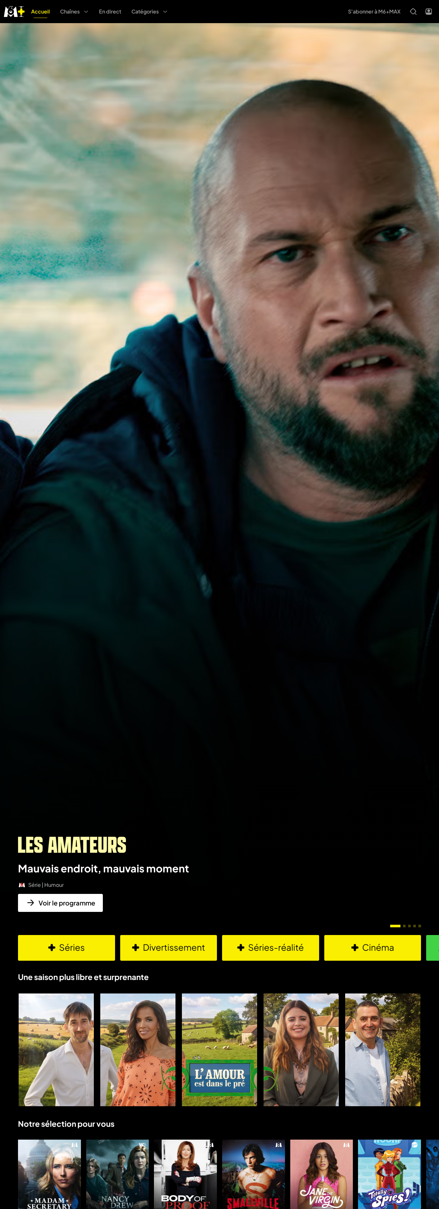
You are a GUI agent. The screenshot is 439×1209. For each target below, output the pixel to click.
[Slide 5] (419, 926)
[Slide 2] (404, 926)
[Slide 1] (395, 926)
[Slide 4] (414, 926)
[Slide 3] (409, 926)
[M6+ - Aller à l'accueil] (14, 10)
